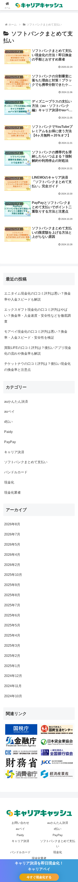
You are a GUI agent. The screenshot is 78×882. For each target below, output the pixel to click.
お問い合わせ (20, 822)
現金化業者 (39, 858)
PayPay (58, 835)
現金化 (57, 852)
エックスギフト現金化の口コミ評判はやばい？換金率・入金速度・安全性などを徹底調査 (37, 315)
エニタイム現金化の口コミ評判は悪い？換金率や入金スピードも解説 (37, 296)
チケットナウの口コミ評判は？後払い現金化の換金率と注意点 (37, 366)
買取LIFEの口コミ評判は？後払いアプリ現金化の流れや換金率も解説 (37, 350)
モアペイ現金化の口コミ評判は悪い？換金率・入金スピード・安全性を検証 (35, 334)
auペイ (20, 828)
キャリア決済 (20, 841)
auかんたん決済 (57, 822)
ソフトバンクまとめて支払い (57, 843)
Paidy (20, 835)
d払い (57, 828)
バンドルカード (20, 852)
